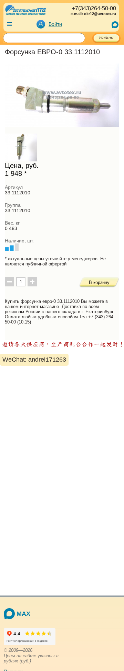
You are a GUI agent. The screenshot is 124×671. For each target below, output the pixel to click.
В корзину (99, 282)
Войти (55, 24)
